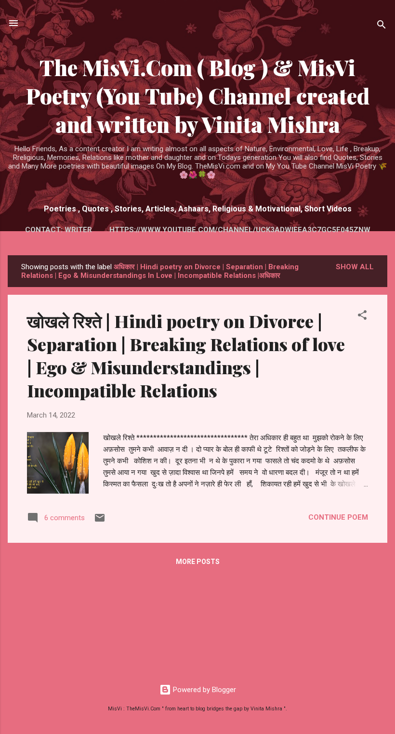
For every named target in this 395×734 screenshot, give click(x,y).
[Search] (381, 26)
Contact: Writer (58, 229)
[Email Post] (99, 521)
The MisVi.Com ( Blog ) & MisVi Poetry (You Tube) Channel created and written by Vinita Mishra (197, 95)
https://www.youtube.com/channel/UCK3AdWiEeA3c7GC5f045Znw (239, 229)
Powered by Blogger (203, 689)
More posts (198, 561)
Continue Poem (338, 517)
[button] (362, 316)
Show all (355, 266)
